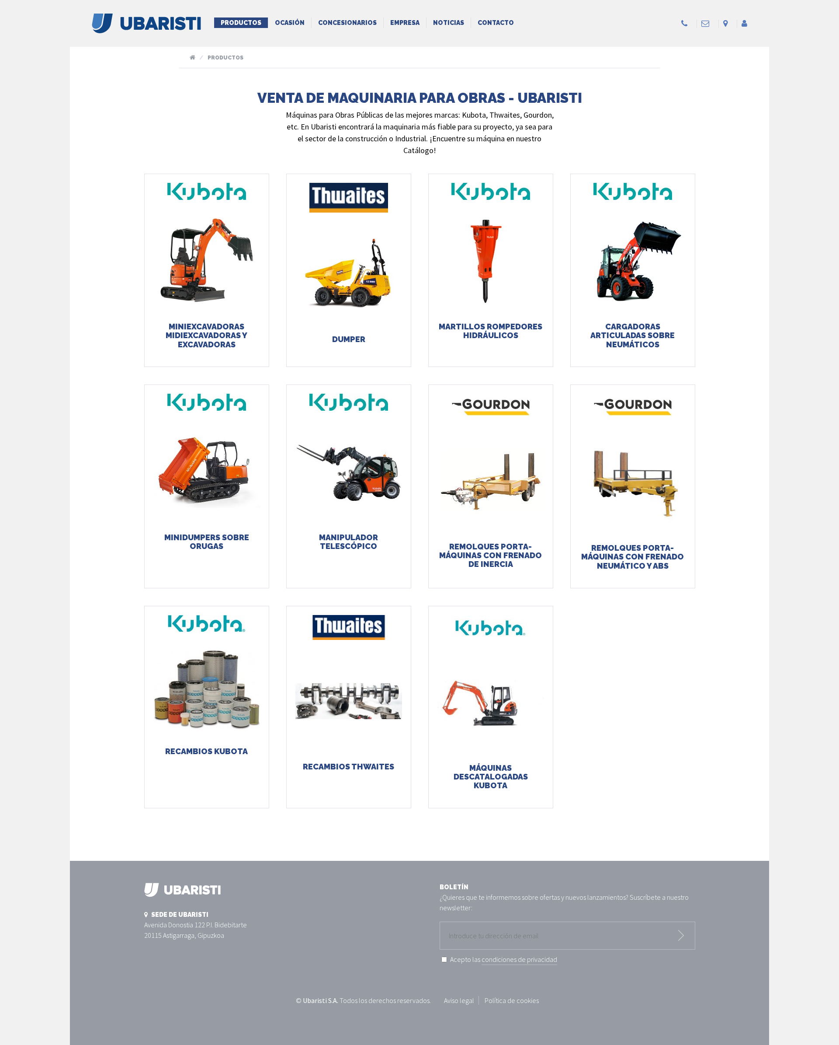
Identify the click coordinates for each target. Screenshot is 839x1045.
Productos (241, 22)
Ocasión (290, 22)
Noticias (448, 22)
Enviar (681, 935)
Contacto (496, 22)
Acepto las (503, 959)
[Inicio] (146, 28)
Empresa (405, 22)
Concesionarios (347, 22)
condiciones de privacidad (519, 959)
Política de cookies (512, 1000)
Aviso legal (459, 1000)
